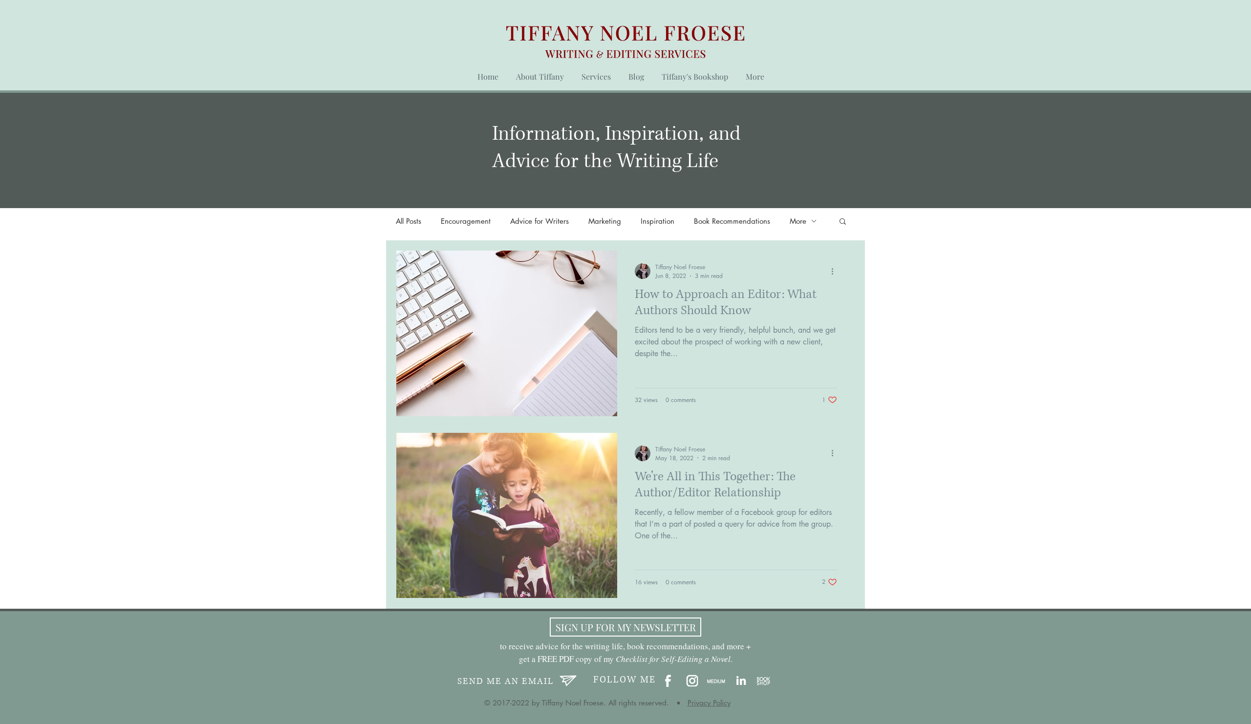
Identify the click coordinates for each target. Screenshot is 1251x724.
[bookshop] (764, 681)
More (798, 221)
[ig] (692, 681)
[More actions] (835, 271)
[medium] (716, 681)
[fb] (668, 681)
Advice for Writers (539, 221)
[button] (842, 222)
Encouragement (466, 221)
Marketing (604, 221)
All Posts (408, 221)
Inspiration (657, 221)
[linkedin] (740, 681)
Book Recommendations (732, 221)
